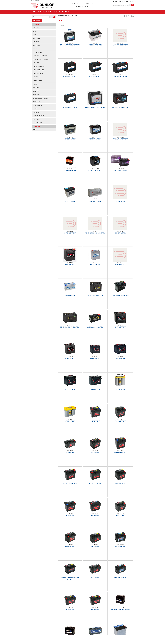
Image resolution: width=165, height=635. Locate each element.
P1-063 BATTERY (120, 484)
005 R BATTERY (95, 421)
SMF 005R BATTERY (120, 233)
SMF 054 (71, 262)
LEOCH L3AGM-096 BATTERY (120, 296)
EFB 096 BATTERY (120, 546)
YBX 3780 (96, 388)
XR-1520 (121, 294)
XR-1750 (96, 325)
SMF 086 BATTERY (70, 546)
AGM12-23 (71, 43)
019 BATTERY (70, 452)
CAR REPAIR (36, 77)
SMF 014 (121, 231)
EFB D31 (121, 43)
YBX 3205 (96, 356)
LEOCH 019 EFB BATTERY (120, 76)
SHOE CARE (36, 112)
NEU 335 (96, 607)
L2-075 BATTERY (120, 515)
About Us (49, 12)
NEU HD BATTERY (120, 264)
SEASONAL (36, 42)
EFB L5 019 (121, 74)
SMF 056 (121, 262)
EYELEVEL (35, 108)
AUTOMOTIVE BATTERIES (40, 56)
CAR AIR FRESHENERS (39, 66)
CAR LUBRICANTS (38, 73)
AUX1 (96, 43)
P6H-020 (96, 200)
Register (122, 1)
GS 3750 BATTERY (70, 390)
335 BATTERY (95, 609)
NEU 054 (121, 450)
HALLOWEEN (36, 45)
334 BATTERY (70, 609)
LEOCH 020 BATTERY (95, 201)
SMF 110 (71, 294)
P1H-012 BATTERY (120, 421)
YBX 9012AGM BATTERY (95, 170)
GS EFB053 (71, 137)
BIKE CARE (36, 63)
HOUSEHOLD (36, 94)
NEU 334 (71, 607)
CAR (76, 15)
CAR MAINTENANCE (38, 70)
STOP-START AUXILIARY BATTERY (70, 45)
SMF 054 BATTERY (70, 264)
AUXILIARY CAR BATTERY (95, 45)
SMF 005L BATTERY (70, 233)
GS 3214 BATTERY (120, 358)
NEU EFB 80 (121, 576)
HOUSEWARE (36, 101)
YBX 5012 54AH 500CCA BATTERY (95, 233)
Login (115, 1)
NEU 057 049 (96, 482)
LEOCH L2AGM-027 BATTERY (95, 296)
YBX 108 (121, 325)
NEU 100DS (121, 168)
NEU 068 (71, 513)
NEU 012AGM (96, 168)
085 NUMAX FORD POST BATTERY (120, 609)
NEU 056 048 (71, 482)
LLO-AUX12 (121, 137)
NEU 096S (96, 544)
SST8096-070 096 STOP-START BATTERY (70, 578)
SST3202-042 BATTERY (70, 170)
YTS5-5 (71, 419)
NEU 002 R (71, 168)
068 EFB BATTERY (70, 201)
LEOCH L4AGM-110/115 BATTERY (69, 327)
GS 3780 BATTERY (95, 390)
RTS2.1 (121, 200)
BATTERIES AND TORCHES (40, 59)
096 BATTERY (95, 546)
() (131, 1)
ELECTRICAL (36, 87)
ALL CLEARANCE (37, 123)
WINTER (35, 31)
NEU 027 (96, 450)
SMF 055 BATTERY (95, 264)
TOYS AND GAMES (38, 52)
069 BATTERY (95, 515)
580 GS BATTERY (70, 296)
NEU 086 (71, 544)
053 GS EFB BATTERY (70, 139)
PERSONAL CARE (37, 105)
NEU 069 (96, 513)
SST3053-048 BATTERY (70, 484)
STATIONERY (36, 119)
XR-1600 (71, 325)
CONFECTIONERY (37, 80)
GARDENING (36, 38)
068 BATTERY (70, 515)
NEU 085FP (121, 607)
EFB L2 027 (71, 74)
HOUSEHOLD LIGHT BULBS (40, 98)
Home (33, 12)
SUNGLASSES (36, 28)
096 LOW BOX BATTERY (120, 170)
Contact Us (65, 12)
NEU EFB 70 (121, 544)
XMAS (34, 35)
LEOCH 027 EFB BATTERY (70, 76)
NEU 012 (121, 419)
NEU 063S (121, 482)
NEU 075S (121, 513)
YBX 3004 (71, 356)
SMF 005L (71, 231)
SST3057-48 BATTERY (95, 484)
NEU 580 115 (96, 576)
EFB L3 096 (96, 74)
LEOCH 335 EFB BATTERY (120, 45)
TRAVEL (35, 49)
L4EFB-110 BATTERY (120, 578)
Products (41, 12)
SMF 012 (96, 231)
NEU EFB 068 (71, 200)
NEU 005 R (96, 419)
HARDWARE (36, 91)
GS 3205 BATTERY (95, 358)
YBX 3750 (71, 388)
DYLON (35, 84)
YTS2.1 (121, 388)
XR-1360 (96, 294)
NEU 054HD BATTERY (120, 452)
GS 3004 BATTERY (70, 358)
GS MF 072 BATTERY (95, 139)
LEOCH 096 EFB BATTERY (95, 76)
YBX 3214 (121, 356)
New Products (37, 20)
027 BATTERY (95, 452)
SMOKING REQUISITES (39, 116)
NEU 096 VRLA (71, 576)
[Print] (132, 16)
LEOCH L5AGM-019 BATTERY (95, 327)
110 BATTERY (95, 578)
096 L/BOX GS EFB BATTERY (120, 107)
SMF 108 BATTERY (120, 327)
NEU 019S (71, 450)
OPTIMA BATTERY (120, 201)
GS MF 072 (96, 137)
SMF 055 (96, 262)
